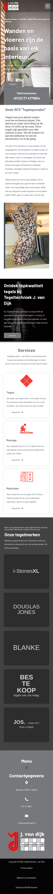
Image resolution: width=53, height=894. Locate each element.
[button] (26, 767)
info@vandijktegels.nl (27, 823)
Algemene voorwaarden (26, 877)
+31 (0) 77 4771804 (26, 98)
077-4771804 (26, 806)
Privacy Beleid (26, 868)
